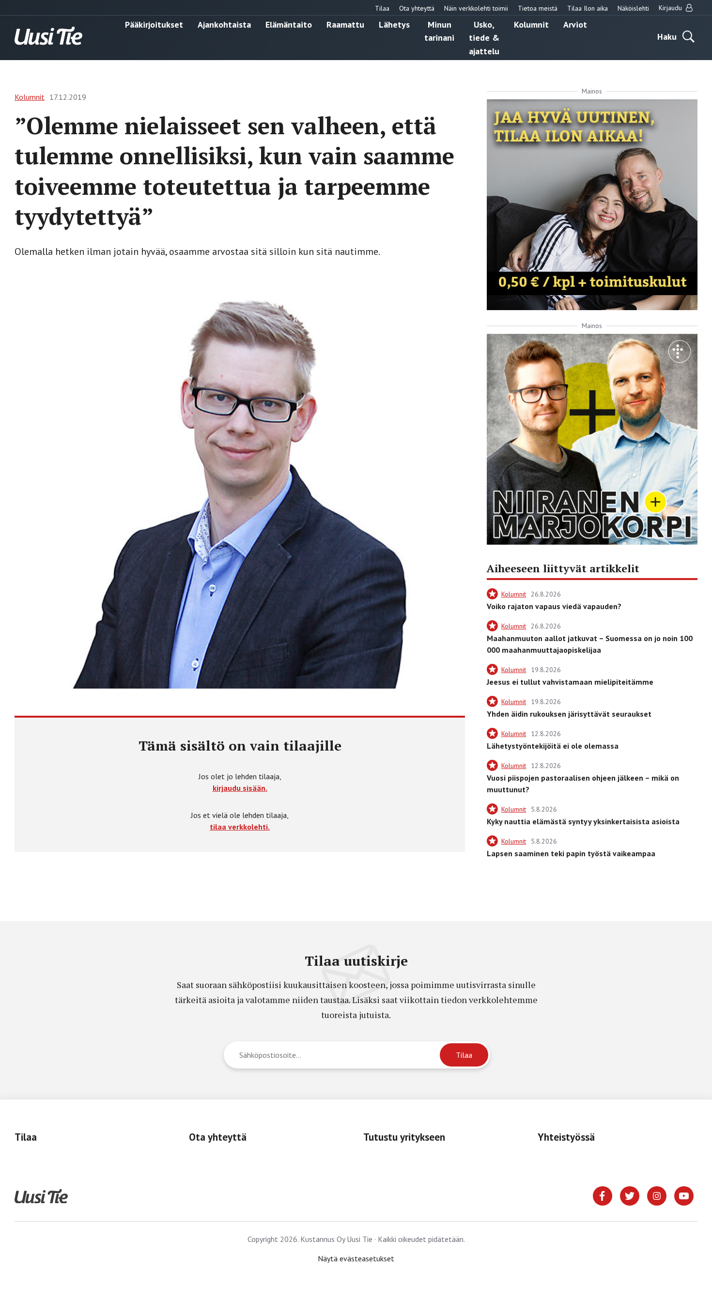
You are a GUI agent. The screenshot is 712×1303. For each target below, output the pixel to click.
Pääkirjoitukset (154, 24)
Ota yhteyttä (416, 8)
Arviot (575, 24)
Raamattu (345, 24)
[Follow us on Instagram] (656, 1195)
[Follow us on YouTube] (684, 1195)
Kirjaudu (671, 7)
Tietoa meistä (537, 8)
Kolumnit (531, 24)
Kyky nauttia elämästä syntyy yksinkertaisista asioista (583, 821)
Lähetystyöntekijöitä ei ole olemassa (553, 746)
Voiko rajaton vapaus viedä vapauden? (554, 606)
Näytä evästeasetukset (356, 1258)
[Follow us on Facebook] (602, 1195)
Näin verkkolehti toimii (476, 8)
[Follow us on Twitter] (629, 1195)
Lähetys (394, 24)
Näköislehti (633, 8)
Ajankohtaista (224, 24)
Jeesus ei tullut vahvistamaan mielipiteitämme (570, 682)
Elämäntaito (288, 24)
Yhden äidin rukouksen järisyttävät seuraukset (569, 714)
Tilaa (382, 8)
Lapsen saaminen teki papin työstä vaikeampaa (571, 853)
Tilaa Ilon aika (587, 8)
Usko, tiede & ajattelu (484, 37)
